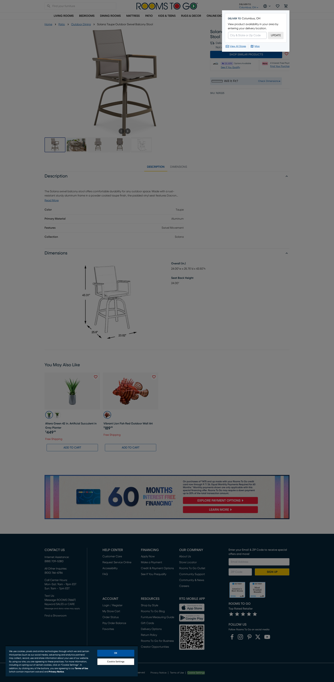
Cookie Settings (115, 662)
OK (115, 653)
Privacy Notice (56, 672)
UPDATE (276, 35)
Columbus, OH (251, 18)
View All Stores (238, 46)
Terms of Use (81, 668)
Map (257, 46)
